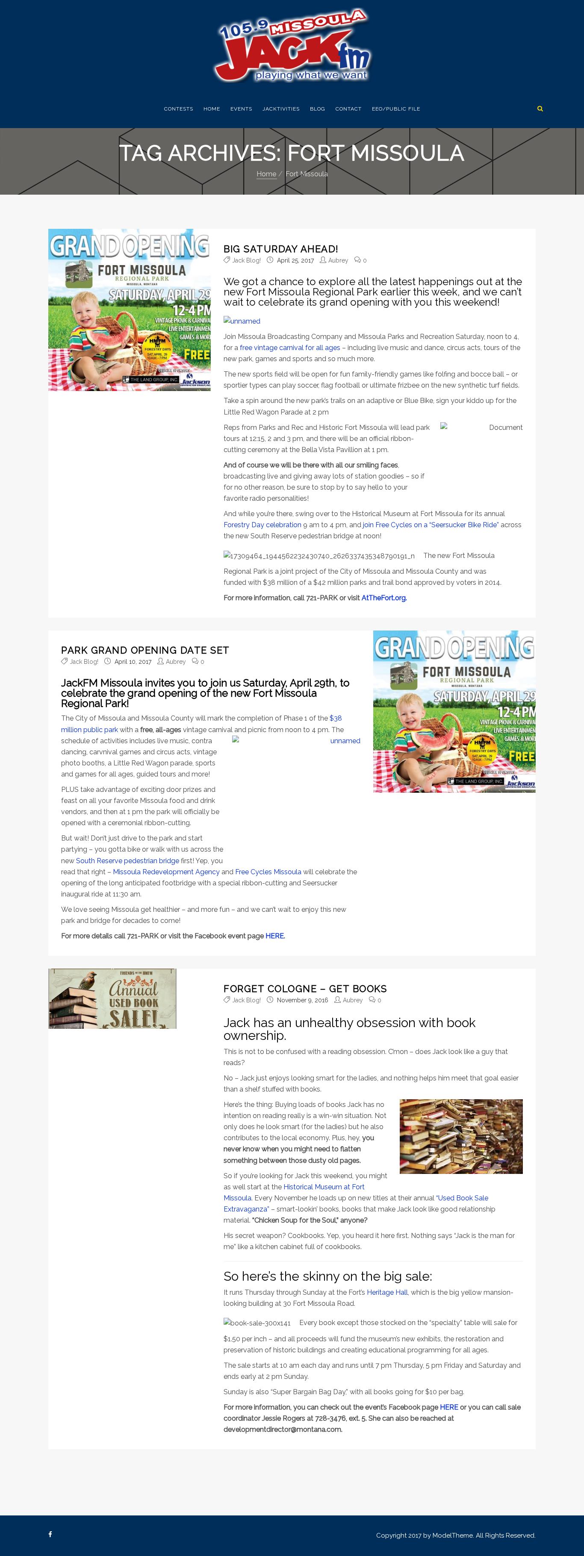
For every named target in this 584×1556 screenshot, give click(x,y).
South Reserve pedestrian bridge (127, 861)
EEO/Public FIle (396, 109)
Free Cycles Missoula (269, 872)
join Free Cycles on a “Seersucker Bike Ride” (431, 525)
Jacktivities (281, 109)
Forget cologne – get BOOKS (305, 988)
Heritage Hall (387, 1292)
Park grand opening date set (145, 650)
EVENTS (241, 109)
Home (212, 109)
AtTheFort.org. (384, 598)
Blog (317, 109)
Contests (178, 109)
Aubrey (338, 260)
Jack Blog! (246, 260)
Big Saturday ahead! (281, 248)
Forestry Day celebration (262, 525)
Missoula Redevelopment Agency (166, 872)
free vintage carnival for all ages (290, 348)
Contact (349, 109)
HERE (274, 936)
